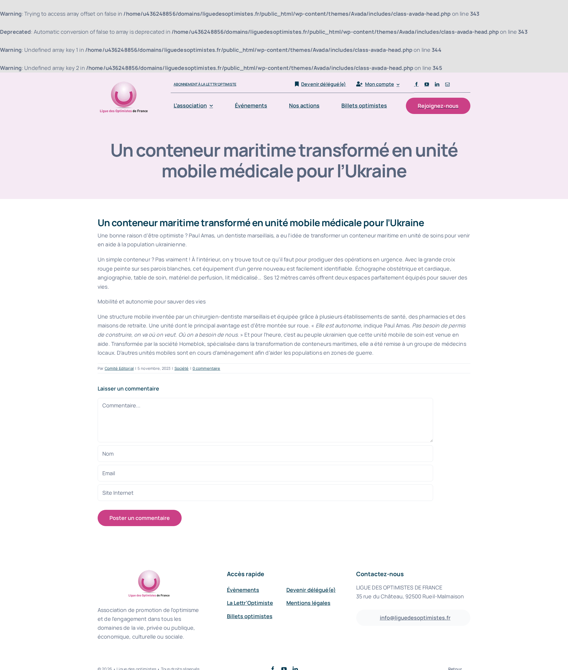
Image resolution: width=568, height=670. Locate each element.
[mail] (447, 84)
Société (182, 368)
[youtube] (427, 84)
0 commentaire (206, 368)
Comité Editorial (119, 368)
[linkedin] (437, 84)
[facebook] (416, 84)
